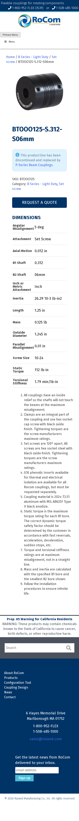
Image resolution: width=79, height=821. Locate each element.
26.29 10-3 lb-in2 (48, 298)
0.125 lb (41, 322)
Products (11, 678)
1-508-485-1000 (67, 8)
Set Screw (43, 239)
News (8, 692)
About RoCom (14, 673)
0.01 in (40, 346)
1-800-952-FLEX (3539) (27, 8)
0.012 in (41, 251)
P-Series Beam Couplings (34, 165)
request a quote (39, 202)
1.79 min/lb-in (46, 382)
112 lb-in (42, 370)
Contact (10, 697)
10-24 (39, 358)
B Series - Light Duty (33, 57)
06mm (40, 275)
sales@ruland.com (46, 739)
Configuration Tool (17, 683)
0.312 (39, 263)
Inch (38, 286)
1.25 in (40, 310)
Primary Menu (10, 34)
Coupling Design (16, 687)
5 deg (39, 227)
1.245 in (41, 334)
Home (10, 57)
